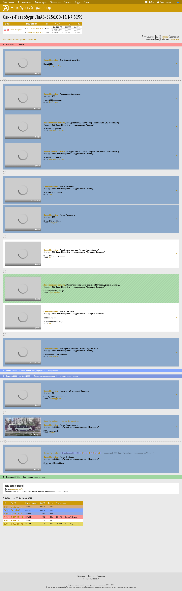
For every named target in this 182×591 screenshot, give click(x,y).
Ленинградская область (54, 123)
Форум (91, 576)
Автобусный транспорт (32, 7)
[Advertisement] (91, 550)
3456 (6, 506)
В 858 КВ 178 (17, 517)
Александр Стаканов (56, 130)
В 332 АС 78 (16, 506)
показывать (175, 39)
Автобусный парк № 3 (35, 32)
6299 (6, 513)
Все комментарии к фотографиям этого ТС (21, 39)
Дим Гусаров (53, 102)
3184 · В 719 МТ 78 (91, 453)
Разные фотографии (69, 421)
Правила (101, 576)
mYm (50, 194)
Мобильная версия (91, 579)
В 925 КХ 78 (16, 513)
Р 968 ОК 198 (17, 523)
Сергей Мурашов (55, 399)
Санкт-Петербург (16, 30)
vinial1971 (52, 433)
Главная (81, 576)
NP (50, 258)
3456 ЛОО (15, 510)
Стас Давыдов (54, 356)
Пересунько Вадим (55, 66)
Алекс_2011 (53, 223)
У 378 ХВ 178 (17, 520)
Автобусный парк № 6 (35, 28)
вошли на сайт (16, 489)
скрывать (165, 36)
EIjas (50, 465)
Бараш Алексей (54, 293)
